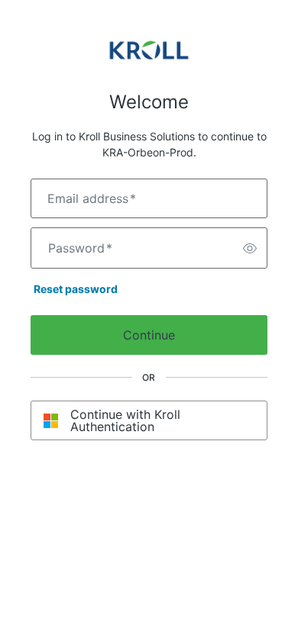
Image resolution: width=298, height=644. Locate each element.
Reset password (76, 288)
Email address (91, 198)
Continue (149, 335)
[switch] (250, 248)
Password (80, 248)
